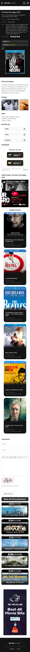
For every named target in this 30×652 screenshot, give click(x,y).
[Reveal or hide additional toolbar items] (24, 457)
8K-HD (9, 3)
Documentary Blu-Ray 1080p (9, 16)
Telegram (12, 649)
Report (25, 169)
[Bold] (3, 457)
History (17, 19)
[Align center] (13, 457)
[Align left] (11, 457)
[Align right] (15, 457)
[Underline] (8, 457)
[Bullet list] (18, 457)
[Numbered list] (21, 457)
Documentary (11, 19)
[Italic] (5, 457)
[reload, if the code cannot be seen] (8, 483)
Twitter (18, 649)
